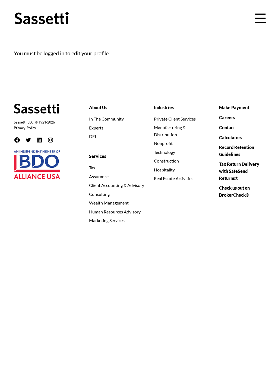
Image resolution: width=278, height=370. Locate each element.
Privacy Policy (25, 128)
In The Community (106, 118)
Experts (96, 127)
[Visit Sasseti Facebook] (17, 140)
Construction (166, 160)
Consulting (99, 194)
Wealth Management (109, 202)
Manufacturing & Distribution (170, 131)
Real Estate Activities (173, 178)
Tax (92, 167)
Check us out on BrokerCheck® (234, 191)
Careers (227, 117)
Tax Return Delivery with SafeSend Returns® (239, 171)
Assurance (99, 176)
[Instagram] (50, 140)
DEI (92, 136)
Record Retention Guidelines (236, 151)
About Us (98, 107)
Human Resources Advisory (115, 211)
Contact (227, 127)
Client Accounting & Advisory (116, 185)
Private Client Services (175, 118)
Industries (164, 107)
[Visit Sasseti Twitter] (28, 140)
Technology (164, 152)
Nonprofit (163, 143)
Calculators (230, 137)
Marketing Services (107, 220)
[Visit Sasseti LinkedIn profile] (39, 140)
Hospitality (164, 169)
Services (97, 156)
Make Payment (234, 107)
